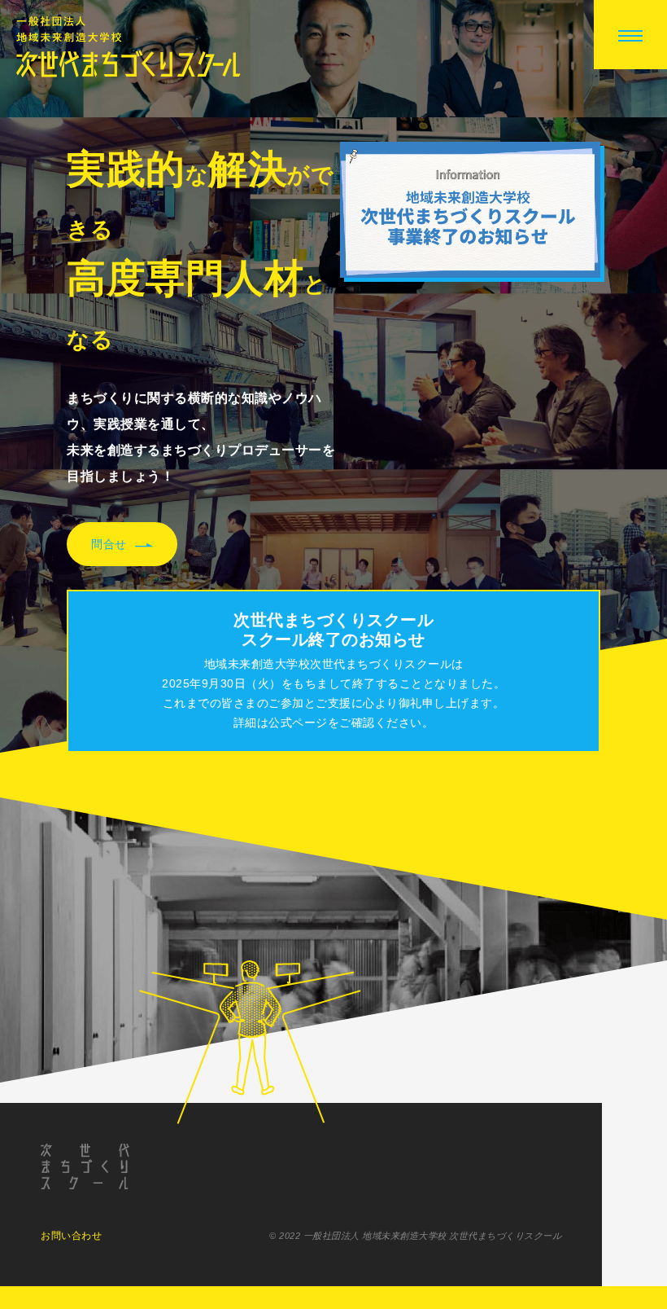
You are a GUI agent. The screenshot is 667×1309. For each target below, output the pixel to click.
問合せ (109, 544)
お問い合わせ (71, 1235)
